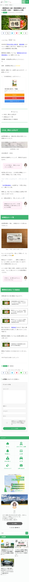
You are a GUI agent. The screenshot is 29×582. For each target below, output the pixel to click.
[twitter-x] (10, 527)
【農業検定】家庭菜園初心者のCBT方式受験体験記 (18, 344)
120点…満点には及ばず (10, 114)
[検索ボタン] (23, 2)
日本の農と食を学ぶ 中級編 (11, 88)
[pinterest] (15, 527)
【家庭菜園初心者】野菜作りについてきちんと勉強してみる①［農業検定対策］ (18, 303)
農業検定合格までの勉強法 (11, 119)
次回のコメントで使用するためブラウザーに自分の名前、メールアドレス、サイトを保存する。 (18, 422)
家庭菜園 (21, 44)
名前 (4, 406)
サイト (4, 416)
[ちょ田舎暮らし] (6, 2)
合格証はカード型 (8, 117)
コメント (5, 388)
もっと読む (14, 523)
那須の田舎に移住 (12, 44)
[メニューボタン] (27, 2)
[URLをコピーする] (26, 33)
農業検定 (5, 12)
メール (5, 411)
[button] (3, 33)
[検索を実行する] (26, 533)
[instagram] (12, 527)
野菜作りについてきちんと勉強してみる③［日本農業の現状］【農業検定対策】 (18, 321)
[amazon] (19, 527)
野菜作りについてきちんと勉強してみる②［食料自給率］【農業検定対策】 (18, 312)
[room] (13, 527)
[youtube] (17, 527)
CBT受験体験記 (7, 185)
